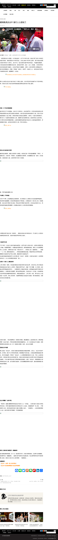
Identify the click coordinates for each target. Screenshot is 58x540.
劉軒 (7, 475)
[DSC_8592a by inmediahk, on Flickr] (21, 219)
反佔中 (10, 475)
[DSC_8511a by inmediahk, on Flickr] (21, 136)
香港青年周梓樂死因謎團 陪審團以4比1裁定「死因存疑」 (6, 525)
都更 (28, 10)
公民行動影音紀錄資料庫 (15, 495)
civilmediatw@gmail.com (52, 538)
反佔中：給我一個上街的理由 (8, 463)
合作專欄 (5, 14)
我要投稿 (33, 5)
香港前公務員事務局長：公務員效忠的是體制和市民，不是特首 (36, 525)
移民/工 (33, 10)
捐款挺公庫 (23, 5)
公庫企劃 (52, 10)
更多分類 (11, 14)
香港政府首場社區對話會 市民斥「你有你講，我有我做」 (21, 525)
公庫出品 (9, 6)
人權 (15, 10)
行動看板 (4, 6)
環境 (10, 10)
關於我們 (4, 5)
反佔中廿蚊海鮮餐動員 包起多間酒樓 (10, 465)
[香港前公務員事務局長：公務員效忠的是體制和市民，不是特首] (36, 517)
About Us (9, 5)
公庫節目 (46, 10)
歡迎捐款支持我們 (17, 501)
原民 (24, 10)
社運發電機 (39, 10)
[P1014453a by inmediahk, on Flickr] (21, 96)
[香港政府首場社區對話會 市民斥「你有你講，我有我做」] (21, 517)
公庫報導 (5, 10)
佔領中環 (4, 475)
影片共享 (14, 5)
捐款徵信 (28, 5)
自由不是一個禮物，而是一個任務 (36, 481)
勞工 (19, 10)
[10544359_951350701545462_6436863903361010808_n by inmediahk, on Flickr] (21, 76)
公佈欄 (18, 5)
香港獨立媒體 (3, 19)
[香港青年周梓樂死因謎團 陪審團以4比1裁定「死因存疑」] (6, 517)
